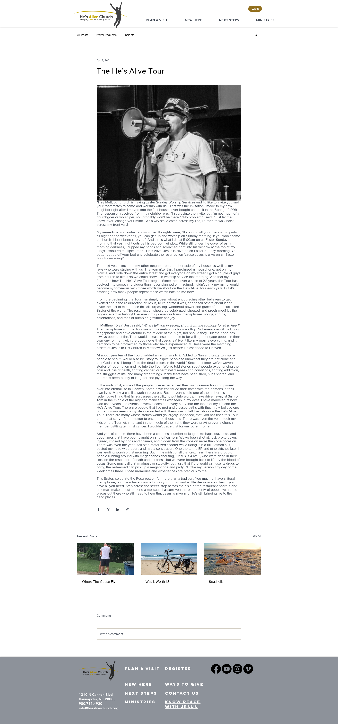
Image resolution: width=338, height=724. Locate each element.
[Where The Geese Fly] (105, 559)
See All (257, 535)
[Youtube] (227, 669)
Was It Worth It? (157, 582)
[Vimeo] (248, 669)
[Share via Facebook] (98, 509)
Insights (129, 34)
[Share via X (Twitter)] (108, 509)
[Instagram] (237, 669)
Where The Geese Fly (98, 582)
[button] (256, 34)
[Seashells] (232, 559)
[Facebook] (216, 669)
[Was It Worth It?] (169, 559)
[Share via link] (127, 509)
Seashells (216, 582)
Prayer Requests (106, 34)
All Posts (82, 34)
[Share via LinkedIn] (118, 509)
